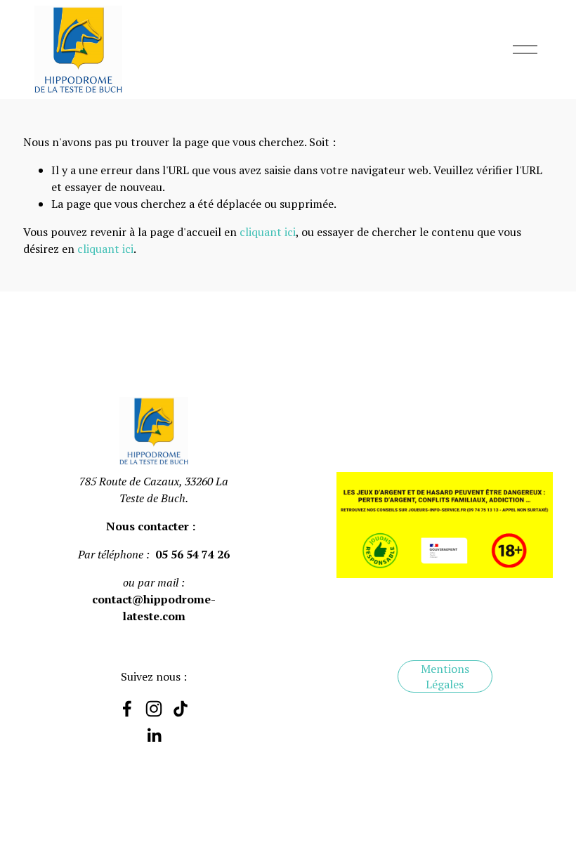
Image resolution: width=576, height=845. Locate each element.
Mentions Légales (445, 676)
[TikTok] (180, 708)
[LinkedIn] (153, 735)
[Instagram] (153, 708)
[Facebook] (127, 708)
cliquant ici (268, 232)
